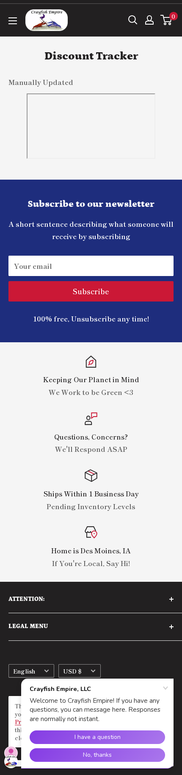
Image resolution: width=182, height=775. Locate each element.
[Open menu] (12, 20)
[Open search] (133, 20)
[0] (166, 20)
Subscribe (91, 291)
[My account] (149, 20)
